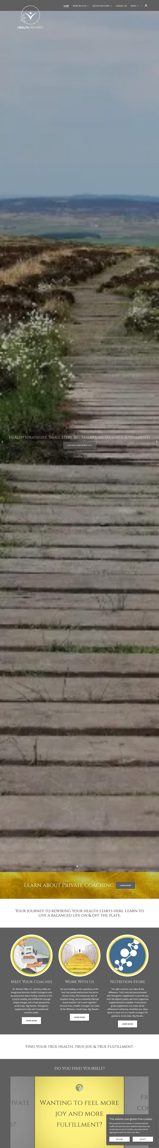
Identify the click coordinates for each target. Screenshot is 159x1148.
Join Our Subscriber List (79, 445)
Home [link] (66, 6)
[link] (30, 5)
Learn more (31, 1020)
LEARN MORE (125, 885)
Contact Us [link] (121, 6)
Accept (143, 1139)
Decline (119, 1139)
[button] (81, 5)
